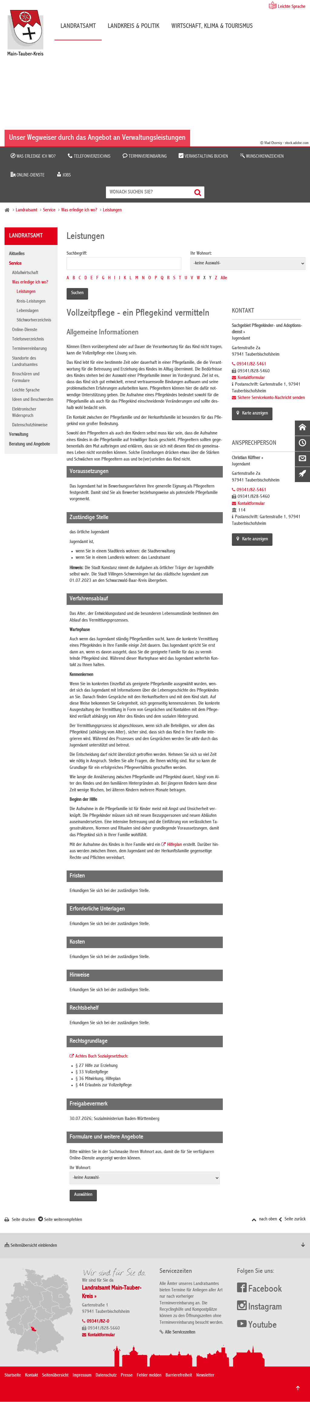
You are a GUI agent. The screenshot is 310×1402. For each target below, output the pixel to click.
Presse (127, 1375)
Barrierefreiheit (179, 1375)
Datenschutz (106, 1375)
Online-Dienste (30, 175)
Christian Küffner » (247, 458)
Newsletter (205, 1375)
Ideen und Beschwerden (32, 399)
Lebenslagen (27, 311)
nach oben (267, 1219)
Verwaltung (18, 434)
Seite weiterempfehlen (62, 1220)
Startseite (13, 1375)
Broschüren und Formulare (25, 377)
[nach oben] (297, 1388)
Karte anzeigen (255, 413)
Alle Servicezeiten (180, 1332)
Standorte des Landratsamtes (25, 361)
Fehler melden (149, 1375)
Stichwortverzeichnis (34, 320)
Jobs (66, 175)
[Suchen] (198, 192)
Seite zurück (294, 1219)
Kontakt (31, 1375)
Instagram (265, 1307)
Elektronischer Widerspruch (24, 412)
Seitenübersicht (55, 1375)
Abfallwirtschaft (25, 273)
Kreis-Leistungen (31, 301)
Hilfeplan (174, 845)
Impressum (82, 1375)
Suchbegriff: (77, 253)
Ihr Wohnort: (201, 253)
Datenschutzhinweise (30, 425)
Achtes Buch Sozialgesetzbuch (101, 1056)
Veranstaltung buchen (205, 156)
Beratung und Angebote (29, 444)
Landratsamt (78, 26)
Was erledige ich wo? (35, 156)
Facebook (265, 1289)
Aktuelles (17, 254)
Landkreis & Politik (133, 26)
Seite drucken (23, 1220)
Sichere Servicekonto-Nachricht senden (271, 398)
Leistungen (112, 210)
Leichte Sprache (291, 7)
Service (49, 210)
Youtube (262, 1325)
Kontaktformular (251, 378)
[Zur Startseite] (28, 35)
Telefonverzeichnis (91, 156)
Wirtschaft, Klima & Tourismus (212, 26)
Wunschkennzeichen (264, 156)
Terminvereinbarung (147, 156)
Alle (224, 278)
